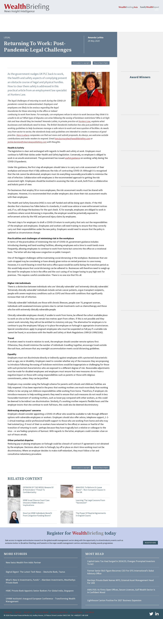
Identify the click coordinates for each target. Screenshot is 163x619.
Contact (17, 612)
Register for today (81, 533)
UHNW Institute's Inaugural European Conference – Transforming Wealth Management (40, 600)
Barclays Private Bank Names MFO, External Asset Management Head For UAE (120, 581)
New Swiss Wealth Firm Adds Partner (23, 562)
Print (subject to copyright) (81, 63)
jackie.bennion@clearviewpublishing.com (27, 141)
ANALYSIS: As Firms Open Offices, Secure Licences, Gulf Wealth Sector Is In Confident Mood (121, 591)
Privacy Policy (76, 612)
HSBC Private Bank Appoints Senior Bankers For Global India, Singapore (39, 590)
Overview (8, 612)
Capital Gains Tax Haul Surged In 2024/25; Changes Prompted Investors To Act (121, 562)
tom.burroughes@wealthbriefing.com (72, 138)
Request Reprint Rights (101, 63)
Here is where (22, 135)
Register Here (150, 543)
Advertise (28, 612)
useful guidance (72, 158)
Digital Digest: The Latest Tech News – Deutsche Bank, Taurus (35, 571)
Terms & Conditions (59, 612)
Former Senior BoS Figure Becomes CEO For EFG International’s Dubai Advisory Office (120, 572)
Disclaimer (89, 612)
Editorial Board (41, 612)
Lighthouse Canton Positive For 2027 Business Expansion (114, 600)
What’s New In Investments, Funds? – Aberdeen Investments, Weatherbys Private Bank (40, 581)
